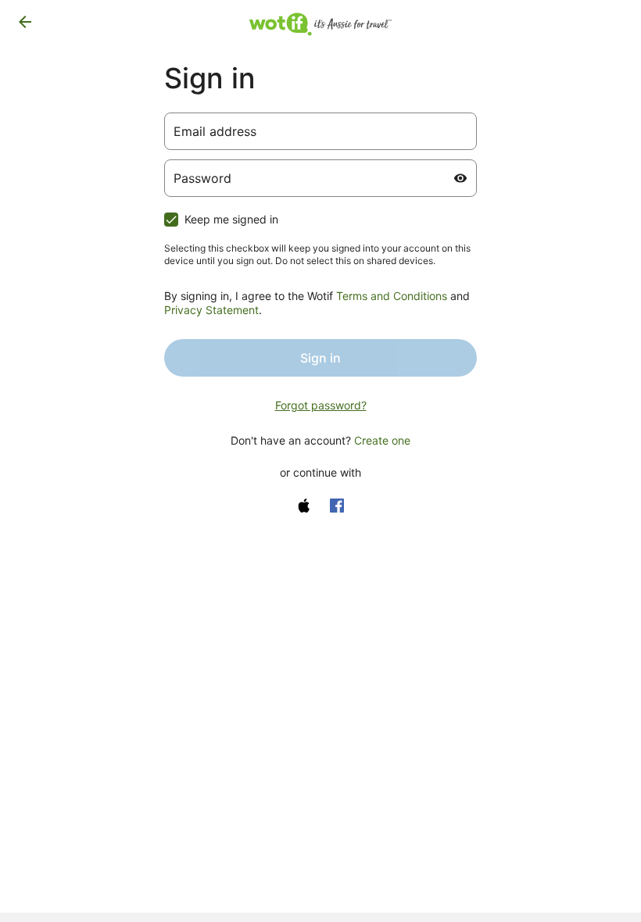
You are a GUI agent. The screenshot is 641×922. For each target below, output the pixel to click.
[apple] (304, 506)
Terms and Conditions (391, 295)
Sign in (320, 358)
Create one (382, 440)
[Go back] (25, 22)
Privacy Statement (211, 309)
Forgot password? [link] (321, 405)
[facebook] (337, 506)
